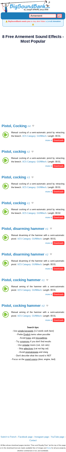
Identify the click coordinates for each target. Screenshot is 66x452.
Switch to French (8, 437)
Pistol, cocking (16, 152)
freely (49, 448)
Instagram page (41, 437)
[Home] (33, 6)
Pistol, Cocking (16, 126)
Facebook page (25, 437)
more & (54, 140)
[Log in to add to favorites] (33, 126)
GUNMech (41, 136)
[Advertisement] (33, 82)
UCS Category (29, 136)
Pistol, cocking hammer (23, 280)
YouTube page (57, 437)
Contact (33, 440)
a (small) (53, 21)
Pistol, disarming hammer (25, 229)
